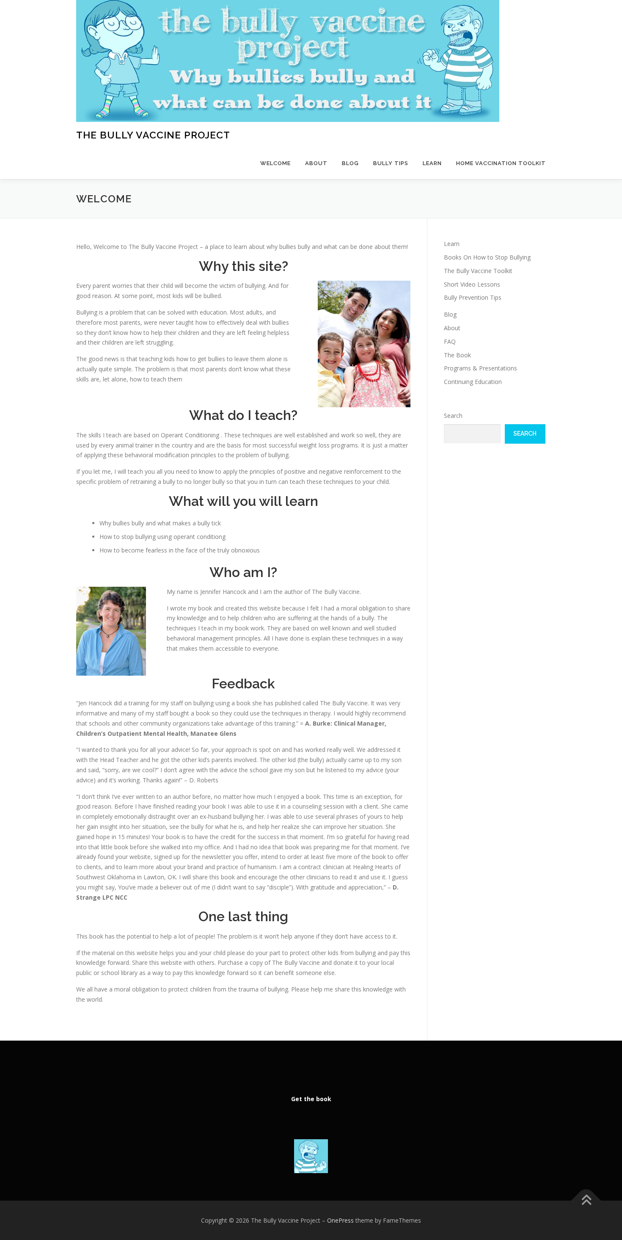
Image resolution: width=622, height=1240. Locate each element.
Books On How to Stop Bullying (487, 257)
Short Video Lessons (472, 284)
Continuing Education (473, 382)
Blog (350, 163)
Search (453, 415)
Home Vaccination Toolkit (501, 163)
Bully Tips (390, 163)
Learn (432, 163)
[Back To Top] (586, 1200)
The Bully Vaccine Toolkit (478, 271)
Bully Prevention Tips (472, 297)
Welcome (275, 163)
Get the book (311, 1099)
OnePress (340, 1220)
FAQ (450, 341)
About (316, 163)
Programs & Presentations (480, 368)
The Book (457, 355)
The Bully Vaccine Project (153, 135)
